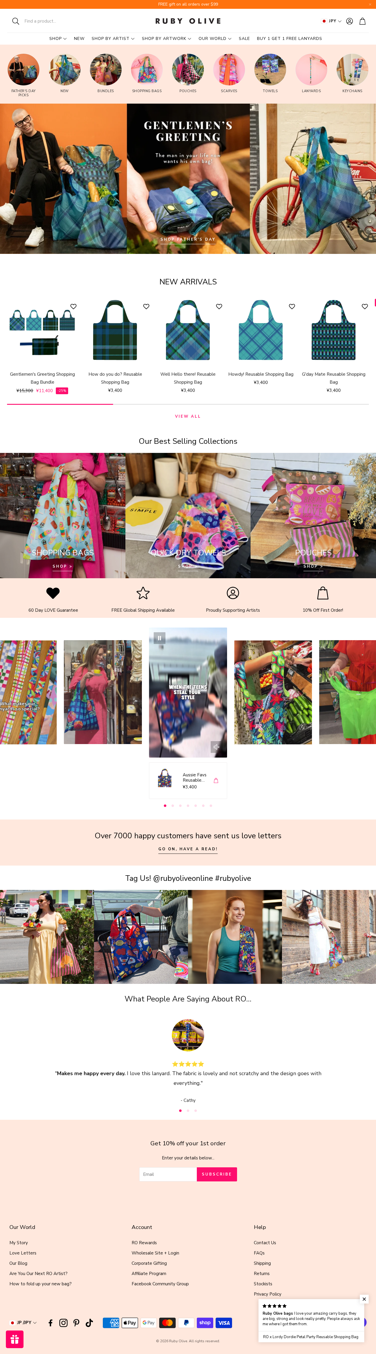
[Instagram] (63, 1323)
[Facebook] (50, 1323)
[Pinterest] (76, 1323)
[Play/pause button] (159, 638)
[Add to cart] (216, 780)
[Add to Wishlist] (74, 306)
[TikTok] (89, 1323)
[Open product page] (42, 330)
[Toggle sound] (216, 747)
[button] (45, 21)
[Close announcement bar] (370, 4)
